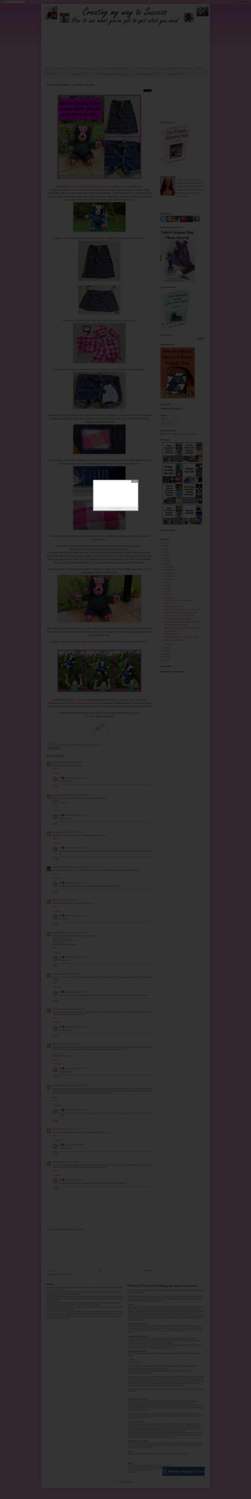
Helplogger (119, 508)
